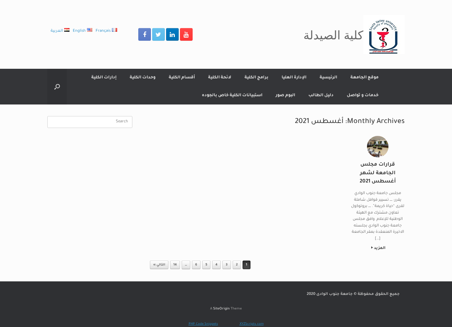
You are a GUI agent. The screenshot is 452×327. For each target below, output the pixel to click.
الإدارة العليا (294, 77)
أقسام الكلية (182, 77)
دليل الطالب (321, 95)
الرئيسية (328, 77)
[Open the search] (57, 86)
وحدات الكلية (143, 77)
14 (175, 265)
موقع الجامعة (364, 77)
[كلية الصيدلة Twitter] (158, 34)
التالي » (159, 265)
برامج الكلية (256, 77)
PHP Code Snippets (203, 324)
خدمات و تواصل (363, 95)
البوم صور (285, 95)
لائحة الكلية (219, 77)
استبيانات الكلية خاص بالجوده (232, 95)
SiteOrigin (221, 309)
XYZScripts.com (252, 324)
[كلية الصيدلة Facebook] (144, 34)
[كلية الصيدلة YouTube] (186, 34)
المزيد (379, 248)
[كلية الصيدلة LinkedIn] (172, 34)
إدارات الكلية (103, 77)
